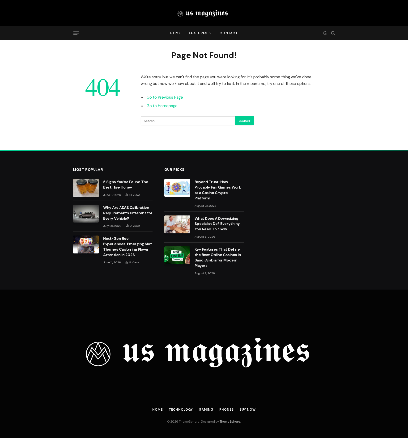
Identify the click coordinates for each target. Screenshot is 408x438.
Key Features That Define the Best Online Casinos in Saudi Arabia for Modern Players (218, 257)
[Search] (332, 33)
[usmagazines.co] (204, 13)
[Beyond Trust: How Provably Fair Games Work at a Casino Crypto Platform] (177, 188)
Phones (226, 410)
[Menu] (76, 33)
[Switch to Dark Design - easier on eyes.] (325, 33)
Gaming (206, 410)
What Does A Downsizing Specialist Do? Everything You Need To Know (217, 224)
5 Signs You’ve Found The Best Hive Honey (125, 184)
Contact (229, 33)
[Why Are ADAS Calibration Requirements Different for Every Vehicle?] (86, 214)
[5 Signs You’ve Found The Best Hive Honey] (86, 188)
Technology (181, 410)
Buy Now (248, 410)
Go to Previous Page (165, 97)
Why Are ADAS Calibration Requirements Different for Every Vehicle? (128, 213)
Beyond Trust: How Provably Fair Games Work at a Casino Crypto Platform (218, 190)
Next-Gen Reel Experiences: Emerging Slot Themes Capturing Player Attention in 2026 (127, 246)
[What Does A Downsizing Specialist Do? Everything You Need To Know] (177, 224)
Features (198, 33)
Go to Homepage (162, 105)
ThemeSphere (230, 422)
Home (175, 33)
